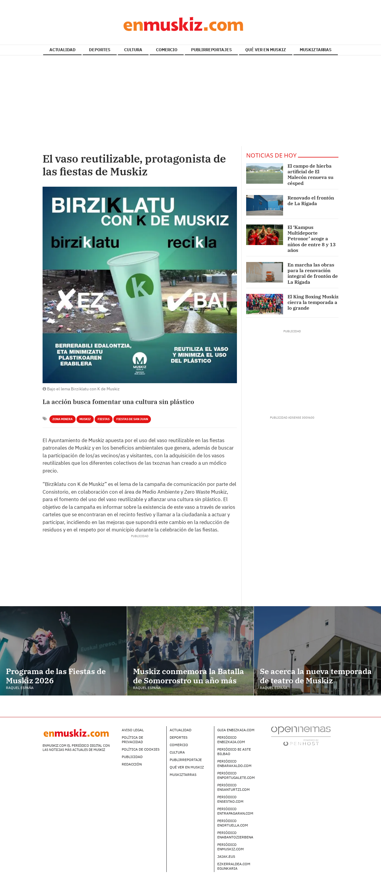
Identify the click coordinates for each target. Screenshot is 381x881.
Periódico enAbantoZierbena (235, 834)
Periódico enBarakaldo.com (234, 763)
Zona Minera (62, 419)
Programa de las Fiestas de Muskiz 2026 (56, 675)
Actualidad (180, 730)
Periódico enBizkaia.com (231, 739)
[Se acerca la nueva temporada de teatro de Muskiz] (317, 651)
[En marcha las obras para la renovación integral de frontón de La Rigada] (264, 272)
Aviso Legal (133, 730)
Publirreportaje (186, 759)
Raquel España (20, 687)
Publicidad (132, 756)
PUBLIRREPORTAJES (211, 49)
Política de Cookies (141, 749)
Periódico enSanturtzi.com (233, 787)
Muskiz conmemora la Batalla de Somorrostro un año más (188, 675)
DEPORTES (99, 49)
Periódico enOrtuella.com (232, 822)
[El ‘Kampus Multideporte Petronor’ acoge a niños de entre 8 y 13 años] (264, 234)
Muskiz (85, 419)
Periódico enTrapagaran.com (235, 811)
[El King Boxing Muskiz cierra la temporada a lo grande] (264, 304)
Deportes (179, 737)
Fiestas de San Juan (132, 419)
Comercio (179, 745)
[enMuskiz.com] (190, 23)
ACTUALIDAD (62, 49)
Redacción (132, 764)
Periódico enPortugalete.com (236, 775)
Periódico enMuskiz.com (230, 846)
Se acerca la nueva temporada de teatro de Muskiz (316, 675)
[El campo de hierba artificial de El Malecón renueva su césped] (264, 173)
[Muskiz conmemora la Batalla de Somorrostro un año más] (190, 651)
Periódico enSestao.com (230, 799)
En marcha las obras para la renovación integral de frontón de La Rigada (313, 273)
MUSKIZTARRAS (316, 49)
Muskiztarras (183, 774)
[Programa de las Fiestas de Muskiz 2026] (63, 651)
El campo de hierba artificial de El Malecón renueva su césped (310, 174)
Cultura (177, 752)
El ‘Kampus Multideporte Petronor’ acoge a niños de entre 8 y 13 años (312, 238)
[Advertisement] (190, 101)
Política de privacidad (132, 739)
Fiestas (104, 419)
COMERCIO (166, 49)
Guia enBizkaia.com (235, 730)
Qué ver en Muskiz (187, 767)
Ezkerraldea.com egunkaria (233, 866)
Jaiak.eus (226, 856)
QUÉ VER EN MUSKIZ (265, 49)
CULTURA (133, 49)
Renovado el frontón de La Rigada (311, 200)
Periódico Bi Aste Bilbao (234, 751)
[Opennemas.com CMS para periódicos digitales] (301, 736)
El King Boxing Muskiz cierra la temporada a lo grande (313, 302)
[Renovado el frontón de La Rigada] (264, 205)
